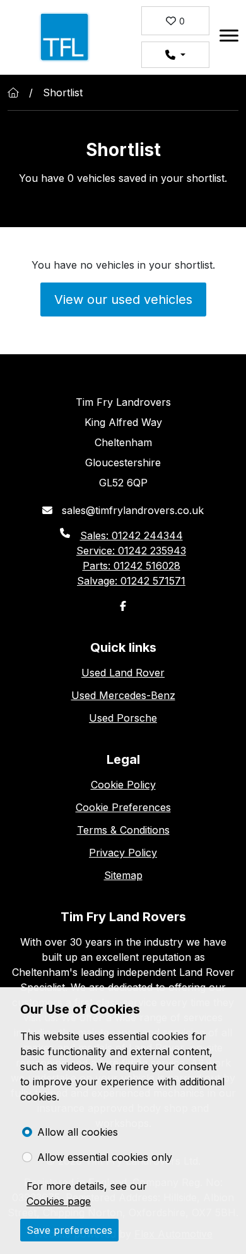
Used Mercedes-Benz (123, 695)
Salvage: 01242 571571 (131, 580)
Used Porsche (123, 718)
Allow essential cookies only (104, 1157)
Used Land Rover (123, 672)
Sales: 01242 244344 (131, 535)
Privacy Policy (123, 852)
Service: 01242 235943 (131, 550)
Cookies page (58, 1201)
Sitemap (123, 875)
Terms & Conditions (123, 830)
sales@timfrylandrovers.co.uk (131, 510)
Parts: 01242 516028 (131, 565)
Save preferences (69, 1230)
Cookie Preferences (123, 807)
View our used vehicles (123, 299)
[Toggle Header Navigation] (229, 37)
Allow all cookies (77, 1132)
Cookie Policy (123, 784)
